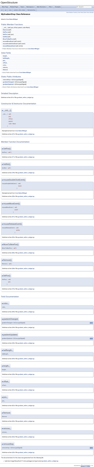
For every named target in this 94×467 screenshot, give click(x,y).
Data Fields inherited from (16, 72)
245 (13, 343)
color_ (5, 65)
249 (13, 374)
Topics (22, 7)
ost (2, 10)
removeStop (6, 79)
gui (5, 10)
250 (13, 358)
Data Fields (80, 12)
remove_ (5, 67)
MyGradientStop (31, 10)
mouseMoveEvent (8, 41)
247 (13, 134)
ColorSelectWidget (12, 19)
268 (13, 268)
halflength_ (6, 58)
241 (12, 97)
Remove (5, 30)
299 (13, 196)
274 (13, 289)
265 (13, 421)
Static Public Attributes (89, 12)
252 (13, 405)
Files (50, 7)
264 (13, 437)
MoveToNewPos (8, 39)
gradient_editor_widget (19, 10)
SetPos (5, 34)
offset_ (5, 63)
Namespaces (30, 7)
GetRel (5, 36)
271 (13, 157)
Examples (58, 7)
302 (13, 237)
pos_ (4, 60)
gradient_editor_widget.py (25, 97)
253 (13, 390)
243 (13, 452)
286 (13, 253)
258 (13, 312)
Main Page (5, 7)
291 (13, 217)
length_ (5, 56)
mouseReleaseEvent (9, 46)
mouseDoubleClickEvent (10, 43)
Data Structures (41, 7)
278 (13, 172)
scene (10, 10)
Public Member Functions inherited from (20, 48)
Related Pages (14, 7)
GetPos (5, 32)
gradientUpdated (8, 84)
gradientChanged (8, 82)
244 (13, 327)
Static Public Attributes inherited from (20, 87)
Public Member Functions (71, 12)
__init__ (5, 27)
